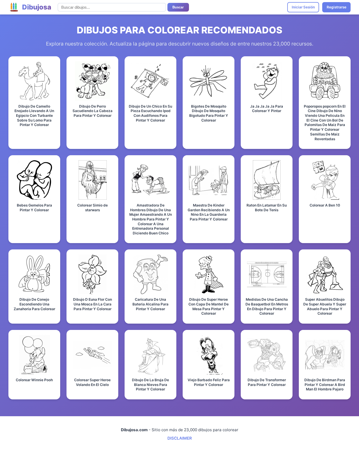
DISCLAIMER (179, 438)
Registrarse (336, 7)
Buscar (178, 7)
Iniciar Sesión (303, 7)
